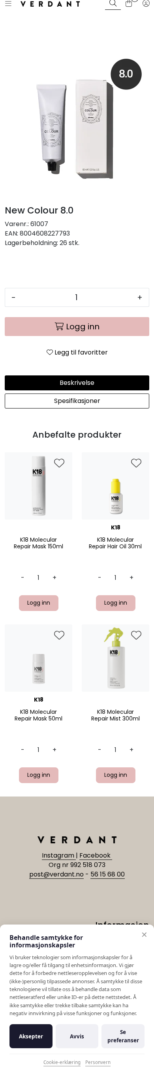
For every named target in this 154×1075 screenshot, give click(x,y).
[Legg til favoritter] (59, 463)
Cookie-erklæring (62, 1062)
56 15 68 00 (107, 874)
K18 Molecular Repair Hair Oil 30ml (115, 543)
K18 (115, 527)
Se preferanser (123, 1036)
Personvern (98, 1062)
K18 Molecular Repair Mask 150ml (38, 543)
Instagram (59, 855)
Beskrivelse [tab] (77, 382)
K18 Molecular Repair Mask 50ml (38, 715)
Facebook (95, 855)
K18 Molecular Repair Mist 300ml (115, 715)
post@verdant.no (56, 874)
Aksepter (31, 1036)
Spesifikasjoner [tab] (77, 400)
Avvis (77, 1036)
